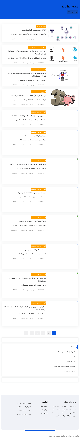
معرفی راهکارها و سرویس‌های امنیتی (37, 47)
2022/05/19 (41, 104)
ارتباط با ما (44, 413)
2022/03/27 (41, 124)
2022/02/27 (41, 258)
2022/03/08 (41, 173)
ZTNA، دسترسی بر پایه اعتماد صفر (34, 30)
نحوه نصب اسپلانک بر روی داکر (35, 250)
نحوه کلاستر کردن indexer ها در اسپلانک (32, 221)
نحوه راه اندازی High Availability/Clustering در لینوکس (28, 164)
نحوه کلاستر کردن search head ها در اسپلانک (31, 193)
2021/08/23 (41, 289)
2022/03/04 (41, 230)
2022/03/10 (41, 144)
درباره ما (45, 410)
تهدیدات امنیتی (70, 361)
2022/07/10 (41, 85)
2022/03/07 (41, 201)
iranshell (23, 39)
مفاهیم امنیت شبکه (41, 26)
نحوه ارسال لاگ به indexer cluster (35, 136)
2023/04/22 (41, 62)
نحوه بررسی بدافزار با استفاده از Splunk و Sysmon (29, 116)
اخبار (73, 356)
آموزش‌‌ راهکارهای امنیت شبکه (38, 69)
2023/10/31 (41, 39)
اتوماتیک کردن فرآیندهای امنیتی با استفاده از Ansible (28, 95)
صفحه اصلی (44, 406)
